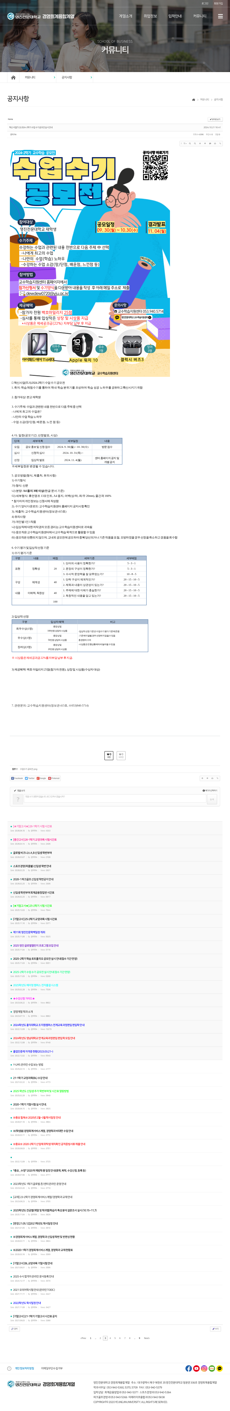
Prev (83, 1338)
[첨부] (220, 143)
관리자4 (13, 134)
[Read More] (115, 1066)
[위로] (200, 143)
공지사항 (67, 77)
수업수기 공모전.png (28, 769)
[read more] (115, 828)
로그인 (205, 3)
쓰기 (216, 1329)
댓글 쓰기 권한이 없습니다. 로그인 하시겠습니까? (45, 796)
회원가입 (218, 3)
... (95, 1338)
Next (146, 1338)
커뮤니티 (199, 16)
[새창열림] (188, 1368)
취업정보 (150, 16)
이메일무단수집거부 (52, 1368)
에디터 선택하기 (211, 791)
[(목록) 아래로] (205, 143)
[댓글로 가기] (210, 143)
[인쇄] (215, 143)
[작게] (194, 143)
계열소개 (125, 16)
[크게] (189, 143)
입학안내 (174, 16)
